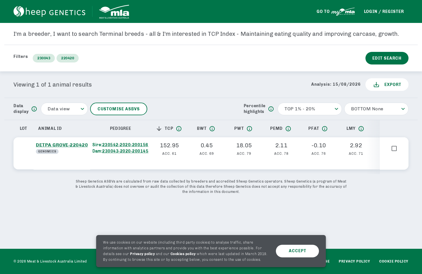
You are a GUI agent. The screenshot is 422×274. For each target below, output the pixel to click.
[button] (160, 128)
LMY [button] (351, 128)
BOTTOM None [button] (367, 108)
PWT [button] (239, 128)
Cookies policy (183, 254)
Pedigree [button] (120, 128)
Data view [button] (59, 108)
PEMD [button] (276, 128)
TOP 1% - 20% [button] (299, 108)
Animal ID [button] (50, 128)
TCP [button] (169, 128)
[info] (34, 109)
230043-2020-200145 (125, 151)
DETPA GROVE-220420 (62, 145)
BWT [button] (201, 128)
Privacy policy (142, 254)
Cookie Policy (394, 261)
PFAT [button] (313, 128)
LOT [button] (23, 128)
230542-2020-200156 (125, 144)
